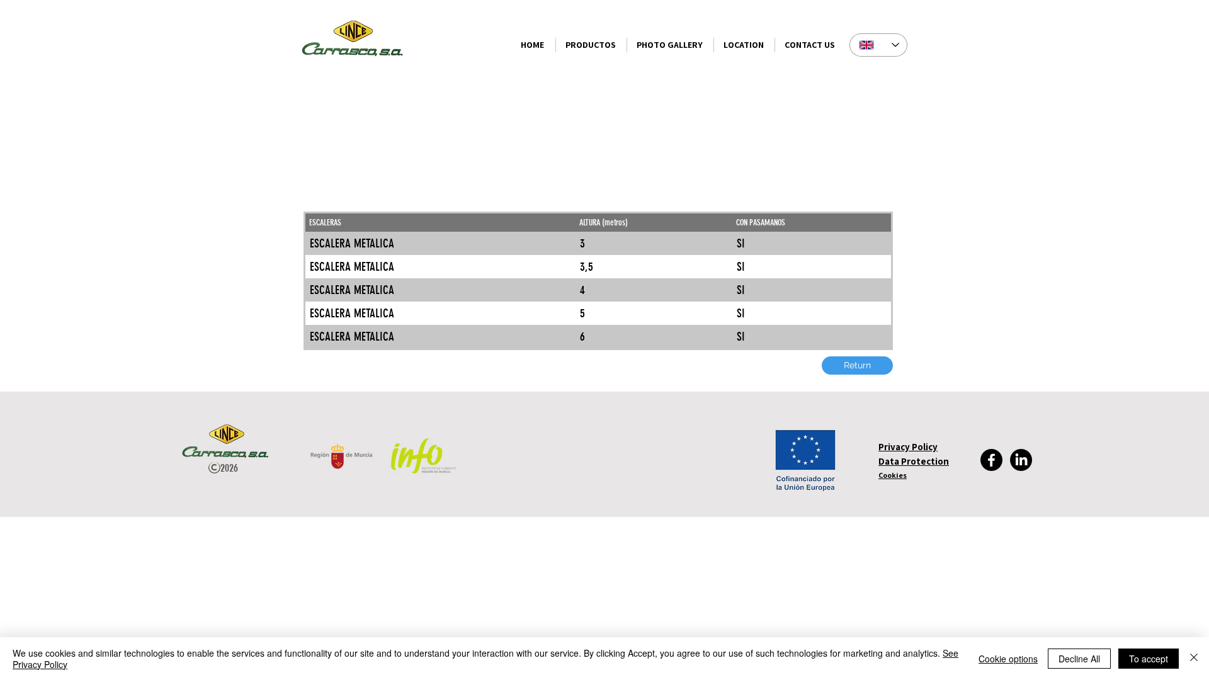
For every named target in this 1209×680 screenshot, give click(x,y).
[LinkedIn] (1021, 460)
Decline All (1079, 658)
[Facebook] (991, 460)
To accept (1148, 658)
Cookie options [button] (1008, 658)
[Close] (1193, 658)
